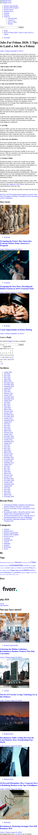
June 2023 (7, 425)
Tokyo (3, 574)
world (17, 574)
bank (6, 562)
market (2, 572)
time (1, 574)
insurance (8, 570)
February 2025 (8, 393)
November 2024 (9, 397)
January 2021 (8, 477)
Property (6, 15)
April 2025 (7, 392)
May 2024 (7, 406)
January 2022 (8, 455)
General (6, 542)
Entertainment (8, 540)
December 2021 (9, 457)
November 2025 (9, 384)
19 (5, 357)
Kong (21, 570)
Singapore (28, 572)
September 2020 (9, 484)
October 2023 (8, 418)
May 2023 (7, 427)
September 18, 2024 (17, 333)
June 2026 (7, 376)
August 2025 (8, 388)
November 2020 (9, 480)
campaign (25, 562)
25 (3, 359)
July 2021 (7, 466)
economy (7, 568)
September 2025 (9, 386)
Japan (13, 570)
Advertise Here (12, 18)
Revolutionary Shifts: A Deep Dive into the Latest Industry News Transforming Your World (19, 513)
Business (18, 562)
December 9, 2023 (16, 51)
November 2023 (9, 416)
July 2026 (7, 374)
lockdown (32, 570)
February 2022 (8, 454)
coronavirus (16, 565)
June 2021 (7, 468)
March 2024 (7, 409)
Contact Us (11, 20)
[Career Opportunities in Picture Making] (14, 322)
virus (10, 574)
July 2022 (7, 445)
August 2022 (8, 443)
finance (19, 568)
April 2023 (7, 429)
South (32, 572)
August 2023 (8, 422)
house (34, 568)
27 (7, 359)
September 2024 (9, 399)
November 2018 (9, 496)
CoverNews (19, 834)
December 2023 (9, 415)
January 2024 (8, 413)
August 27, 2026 (16, 292)
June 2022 (7, 447)
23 (13, 357)
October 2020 (8, 482)
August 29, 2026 (16, 249)
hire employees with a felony (15, 184)
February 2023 (8, 432)
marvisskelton (4, 605)
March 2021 (7, 473)
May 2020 (7, 491)
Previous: (18, 194)
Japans (17, 570)
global (23, 567)
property (23, 572)
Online (12, 572)
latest (26, 570)
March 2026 (7, 381)
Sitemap (10, 24)
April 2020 (7, 493)
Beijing (9, 562)
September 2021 (9, 463)
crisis (31, 565)
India (4, 570)
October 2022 (8, 440)
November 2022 (9, 438)
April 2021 (7, 471)
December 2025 (9, 383)
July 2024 (7, 402)
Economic (7, 38)
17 (1, 357)
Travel (6, 549)
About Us (7, 16)
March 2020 (7, 495)
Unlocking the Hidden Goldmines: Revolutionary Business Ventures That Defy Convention (19, 506)
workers (13, 574)
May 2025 (7, 390)
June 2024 (7, 404)
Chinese (7, 565)
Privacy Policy (12, 22)
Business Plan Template (11, 8)
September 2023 (9, 420)
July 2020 (7, 487)
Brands (13, 562)
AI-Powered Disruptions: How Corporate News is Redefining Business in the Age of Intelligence (19, 516)
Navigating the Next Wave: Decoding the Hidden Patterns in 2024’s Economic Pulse (17, 287)
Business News (8, 11)
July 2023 (7, 424)
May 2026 (7, 377)
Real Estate (7, 547)
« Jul (1, 364)
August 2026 (8, 372)
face (16, 567)
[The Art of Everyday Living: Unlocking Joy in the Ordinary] (14, 687)
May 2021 (7, 470)
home (26, 568)
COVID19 (26, 565)
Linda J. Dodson (5, 51)
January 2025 (8, 395)
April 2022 (7, 450)
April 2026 (7, 379)
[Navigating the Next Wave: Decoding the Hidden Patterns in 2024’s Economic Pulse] (14, 279)
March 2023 (7, 431)
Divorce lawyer (8, 9)
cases (28, 562)
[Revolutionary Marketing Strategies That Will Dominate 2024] (14, 819)
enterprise (12, 568)
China (33, 562)
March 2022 (7, 452)
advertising (2, 562)
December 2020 (9, 479)
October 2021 (8, 461)
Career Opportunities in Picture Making (16, 330)
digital (34, 565)
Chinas (2, 565)
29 (11, 359)
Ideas (1, 570)
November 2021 (9, 459)
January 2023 (8, 434)
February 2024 (8, 411)
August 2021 (8, 464)
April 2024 (7, 408)
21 (9, 357)
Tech (35, 572)
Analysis (6, 13)
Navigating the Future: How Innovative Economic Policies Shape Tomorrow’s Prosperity (16, 243)
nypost (2, 603)
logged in (11, 341)
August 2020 (8, 486)
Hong (31, 568)
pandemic (17, 572)
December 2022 (9, 436)
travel (7, 574)
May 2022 (7, 448)
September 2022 (9, 441)
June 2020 (7, 489)
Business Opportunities (11, 6)
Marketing (7, 543)
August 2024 (8, 400)
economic (2, 567)
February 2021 (8, 475)
